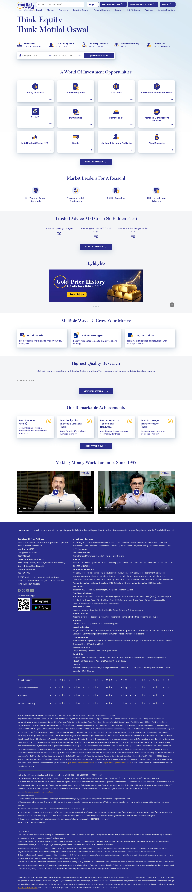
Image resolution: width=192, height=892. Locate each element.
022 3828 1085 (24, 556)
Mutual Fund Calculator (120, 576)
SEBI (83, 657)
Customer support (109, 623)
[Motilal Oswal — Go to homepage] (25, 6)
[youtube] (27, 591)
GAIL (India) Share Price (156, 596)
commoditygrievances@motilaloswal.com (36, 792)
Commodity (88, 634)
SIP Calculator (79, 573)
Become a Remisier (149, 617)
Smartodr (124, 667)
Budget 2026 (78, 630)
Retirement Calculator (155, 573)
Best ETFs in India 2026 (92, 644)
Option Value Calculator (136, 583)
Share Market (79, 556)
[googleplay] (41, 608)
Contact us (78, 623)
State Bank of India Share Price (130, 596)
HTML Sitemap (88, 671)
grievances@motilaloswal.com (81, 762)
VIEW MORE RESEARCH (94, 391)
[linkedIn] (32, 591)
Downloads (113, 667)
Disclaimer (139, 657)
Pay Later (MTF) (141, 545)
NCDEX (90, 657)
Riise (115, 590)
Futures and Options (115, 556)
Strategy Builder (126, 590)
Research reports (80, 610)
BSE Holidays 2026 (98, 640)
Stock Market (92, 630)
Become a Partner (111, 4)
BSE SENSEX (87, 562)
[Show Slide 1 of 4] (93, 306)
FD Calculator (93, 573)
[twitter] (23, 591)
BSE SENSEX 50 (83, 566)
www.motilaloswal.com (27, 887)
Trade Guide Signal (95, 590)
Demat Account (106, 630)
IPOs (135, 630)
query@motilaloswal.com (29, 552)
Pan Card (81, 650)
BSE (74, 657)
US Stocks (153, 542)
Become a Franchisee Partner (104, 617)
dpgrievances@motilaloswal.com (116, 762)
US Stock (157, 630)
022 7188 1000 (24, 573)
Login (91, 4)
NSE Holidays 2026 (81, 640)
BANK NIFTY (98, 562)
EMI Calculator (139, 576)
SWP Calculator (154, 576)
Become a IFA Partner (129, 617)
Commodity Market (95, 556)
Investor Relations (125, 657)
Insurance (83, 549)
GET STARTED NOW (94, 161)
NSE (78, 657)
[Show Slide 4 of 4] (98, 306)
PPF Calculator (132, 579)
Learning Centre (97, 610)
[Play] (55, 492)
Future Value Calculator (94, 579)
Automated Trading (135, 634)
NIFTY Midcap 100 (151, 562)
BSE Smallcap (110, 562)
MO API (108, 590)
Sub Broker (167, 630)
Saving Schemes (109, 650)
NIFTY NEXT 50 (136, 562)
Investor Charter (80, 667)
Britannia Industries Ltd (155, 600)
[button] (39, 4)
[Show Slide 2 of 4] (95, 306)
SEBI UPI (165, 4)
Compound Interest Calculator (129, 573)
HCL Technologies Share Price (129, 600)
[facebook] (19, 591)
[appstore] (41, 601)
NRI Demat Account (111, 542)
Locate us (95, 623)
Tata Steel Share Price (105, 596)
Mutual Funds (95, 542)
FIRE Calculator (155, 583)
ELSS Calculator (147, 579)
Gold (75, 634)
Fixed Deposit (126, 545)
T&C (79, 55)
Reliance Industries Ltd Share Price (88, 603)
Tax (74, 650)
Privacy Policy (157, 667)
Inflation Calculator (100, 583)
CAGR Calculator (101, 576)
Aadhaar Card (93, 650)
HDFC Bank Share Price (83, 596)
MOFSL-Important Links (104, 657)
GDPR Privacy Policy (98, 667)
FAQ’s (87, 623)
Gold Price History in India (119, 640)
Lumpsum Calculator (82, 576)
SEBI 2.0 (133, 667)
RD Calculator (107, 573)
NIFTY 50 (76, 562)
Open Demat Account (141, 4)
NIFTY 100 (165, 562)
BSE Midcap (123, 562)
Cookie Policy (152, 657)
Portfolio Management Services (104, 545)
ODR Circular (144, 667)
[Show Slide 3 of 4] (96, 306)
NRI (79, 634)
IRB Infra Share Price (106, 600)
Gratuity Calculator (115, 579)
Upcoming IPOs (79, 542)
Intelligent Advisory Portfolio (134, 542)
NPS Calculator (116, 583)
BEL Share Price (112, 603)
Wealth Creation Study (115, 661)
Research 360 (79, 590)
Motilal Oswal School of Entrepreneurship (125, 610)
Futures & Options (123, 630)
